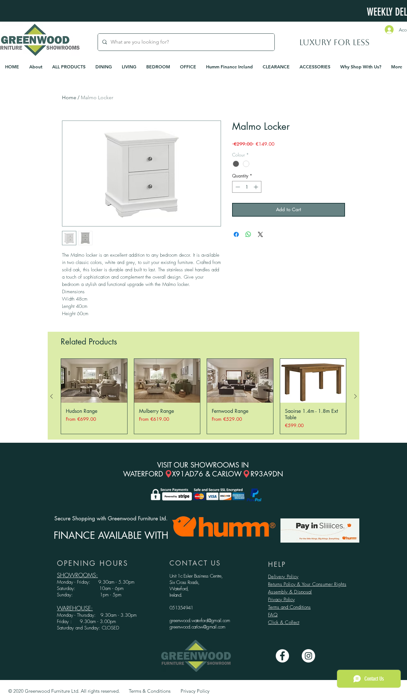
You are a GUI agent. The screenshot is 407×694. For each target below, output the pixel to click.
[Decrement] (237, 186)
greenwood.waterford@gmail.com (199, 620)
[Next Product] (355, 396)
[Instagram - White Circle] (308, 656)
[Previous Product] (51, 396)
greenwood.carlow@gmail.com (197, 627)
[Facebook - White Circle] (282, 656)
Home (69, 97)
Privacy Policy (281, 599)
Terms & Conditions (149, 691)
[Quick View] (94, 381)
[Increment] (256, 186)
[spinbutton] (246, 186)
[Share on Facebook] (236, 234)
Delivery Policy (283, 576)
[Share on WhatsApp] (248, 234)
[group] (203, 396)
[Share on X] (260, 234)
